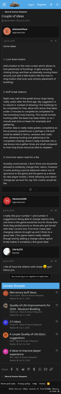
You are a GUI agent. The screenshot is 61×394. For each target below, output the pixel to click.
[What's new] (51, 4)
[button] (58, 391)
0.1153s (48, 389)
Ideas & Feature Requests (32, 295)
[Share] (51, 41)
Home (42, 383)
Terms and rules (8, 383)
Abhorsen (14, 312)
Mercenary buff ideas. (23, 292)
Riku (11, 357)
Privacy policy (24, 383)
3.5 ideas (15, 321)
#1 (56, 41)
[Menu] (4, 5)
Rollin (12, 341)
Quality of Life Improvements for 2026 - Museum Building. (30, 307)
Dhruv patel (15, 295)
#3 (56, 261)
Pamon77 (14, 324)
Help (35, 383)
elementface (9, 20)
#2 (56, 210)
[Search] (57, 4)
